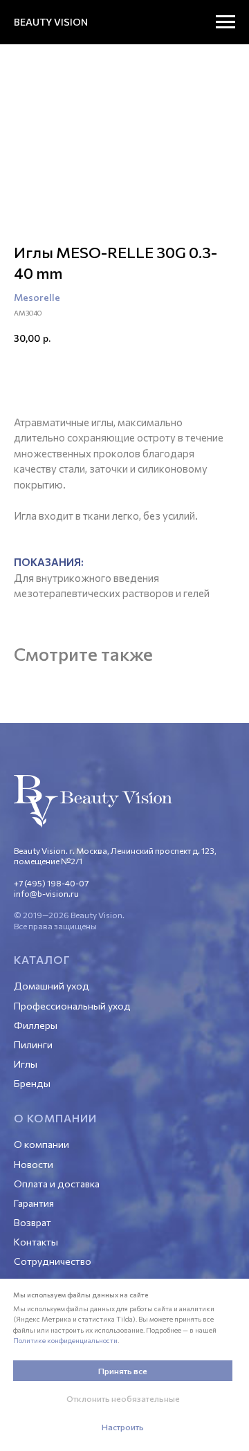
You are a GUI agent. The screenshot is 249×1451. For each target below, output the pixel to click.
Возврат (32, 1222)
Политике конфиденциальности (65, 1340)
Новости (33, 1164)
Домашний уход (51, 986)
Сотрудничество (52, 1261)
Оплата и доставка (57, 1183)
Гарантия (34, 1203)
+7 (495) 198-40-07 (51, 883)
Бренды (32, 1083)
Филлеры (35, 1025)
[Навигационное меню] (225, 22)
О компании (41, 1144)
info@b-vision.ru (46, 893)
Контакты (36, 1242)
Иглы (25, 1064)
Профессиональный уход (72, 1006)
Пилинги (33, 1044)
